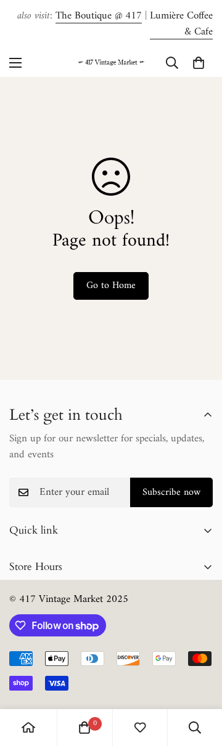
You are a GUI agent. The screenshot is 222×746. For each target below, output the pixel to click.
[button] (198, 63)
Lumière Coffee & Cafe (181, 24)
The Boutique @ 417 (99, 16)
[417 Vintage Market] (111, 62)
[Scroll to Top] (199, 680)
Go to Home (111, 285)
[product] (28, 727)
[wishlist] (140, 727)
